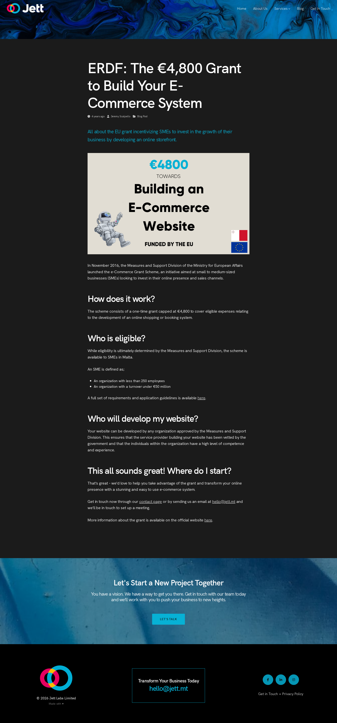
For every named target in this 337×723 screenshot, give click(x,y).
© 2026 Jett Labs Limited (56, 697)
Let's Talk (168, 619)
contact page (150, 501)
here (201, 397)
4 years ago (98, 116)
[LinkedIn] (281, 679)
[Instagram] (293, 679)
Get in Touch (268, 693)
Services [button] (281, 8)
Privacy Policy (292, 693)
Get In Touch (320, 8)
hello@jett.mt (223, 501)
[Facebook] (268, 679)
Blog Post (142, 116)
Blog (300, 8)
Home (241, 8)
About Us (260, 8)
